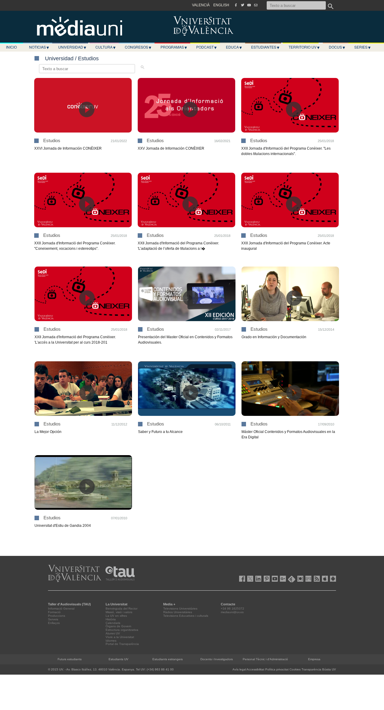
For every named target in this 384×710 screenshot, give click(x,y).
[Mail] (256, 5)
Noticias (39, 47)
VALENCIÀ (201, 5)
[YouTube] (249, 5)
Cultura (105, 47)
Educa (234, 47)
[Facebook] (236, 5)
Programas (173, 47)
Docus (337, 47)
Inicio (11, 46)
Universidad (72, 47)
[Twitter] (242, 5)
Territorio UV (304, 47)
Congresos (138, 47)
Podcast (206, 47)
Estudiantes (265, 47)
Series (362, 47)
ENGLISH (221, 5)
